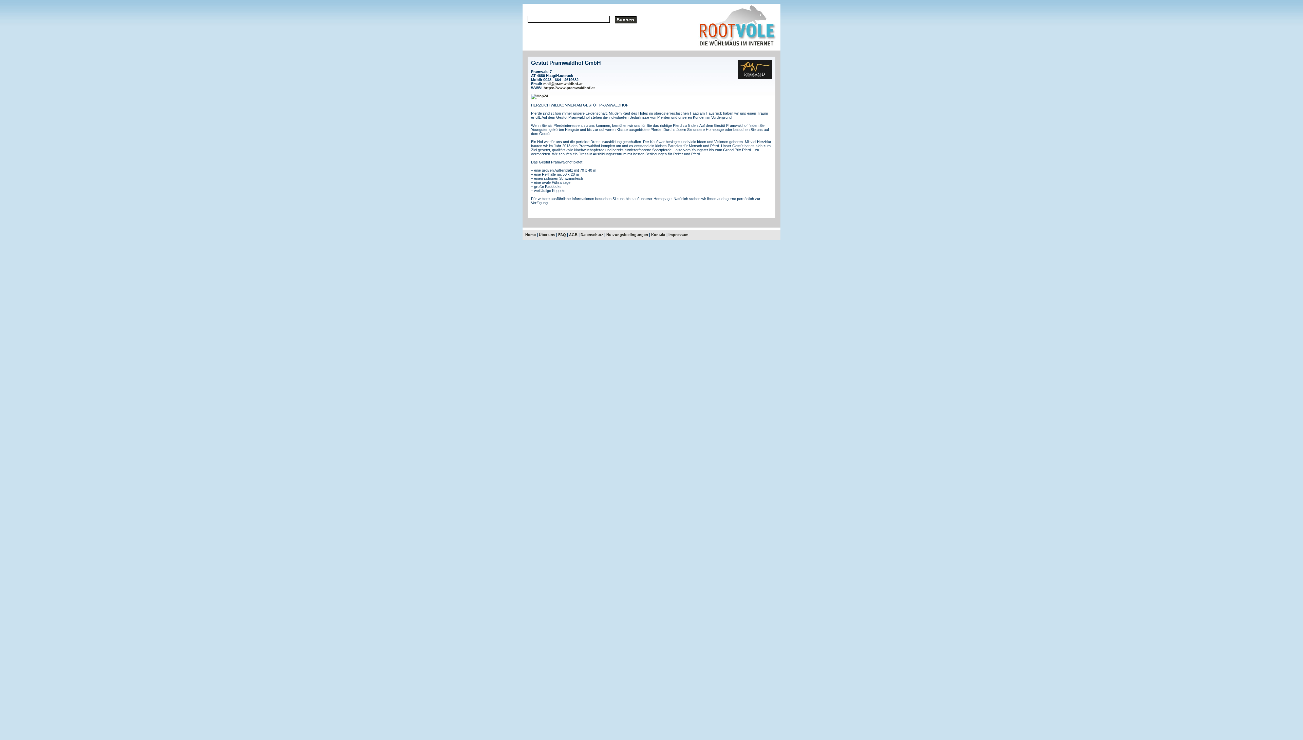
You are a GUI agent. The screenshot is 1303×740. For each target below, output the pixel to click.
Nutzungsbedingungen (627, 235)
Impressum (678, 235)
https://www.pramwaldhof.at (569, 88)
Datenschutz (592, 235)
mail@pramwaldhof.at (563, 84)
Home (530, 235)
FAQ (562, 235)
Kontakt (658, 235)
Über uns (547, 235)
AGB (573, 235)
